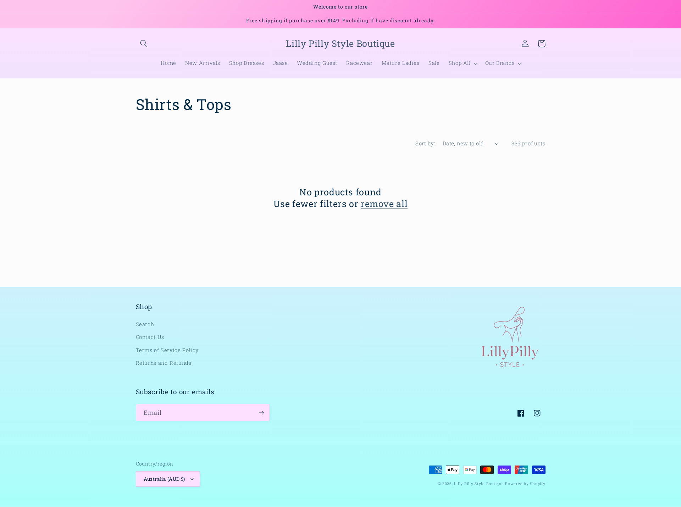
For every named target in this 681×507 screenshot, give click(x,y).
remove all (384, 204)
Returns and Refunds (164, 363)
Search (145, 324)
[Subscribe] (261, 412)
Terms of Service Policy (167, 350)
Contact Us (150, 337)
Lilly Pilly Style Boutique (479, 483)
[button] (144, 43)
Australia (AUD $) (164, 479)
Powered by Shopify (525, 483)
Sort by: (425, 143)
